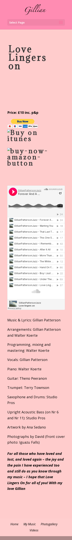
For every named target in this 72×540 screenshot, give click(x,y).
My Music (29, 524)
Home (14, 524)
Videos (34, 530)
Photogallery (49, 524)
